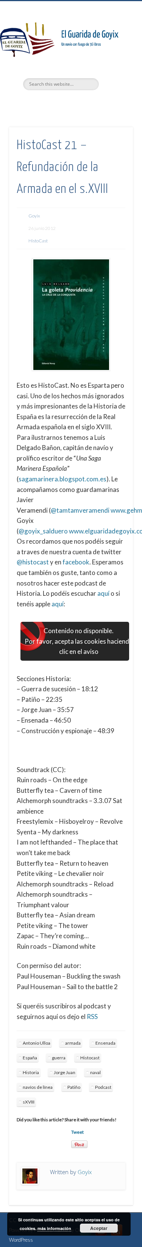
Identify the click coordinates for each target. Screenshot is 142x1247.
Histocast (90, 1057)
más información (54, 1228)
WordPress (21, 1240)
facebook (75, 562)
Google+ (86, 103)
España (30, 1057)
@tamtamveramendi (80, 510)
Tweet (77, 1132)
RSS (92, 1016)
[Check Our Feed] (116, 1236)
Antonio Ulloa (36, 1043)
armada (73, 1043)
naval (95, 1072)
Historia (31, 1072)
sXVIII (28, 1102)
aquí (103, 593)
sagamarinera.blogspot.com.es (62, 479)
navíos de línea (38, 1087)
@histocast (33, 562)
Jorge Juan (64, 1072)
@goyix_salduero (43, 531)
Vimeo (70, 103)
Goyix (34, 216)
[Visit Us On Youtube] (101, 1236)
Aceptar (99, 1228)
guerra (59, 1057)
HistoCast (38, 241)
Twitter (54, 103)
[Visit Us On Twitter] (85, 1236)
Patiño (73, 1087)
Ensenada (105, 1043)
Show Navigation (114, 68)
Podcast (103, 1087)
